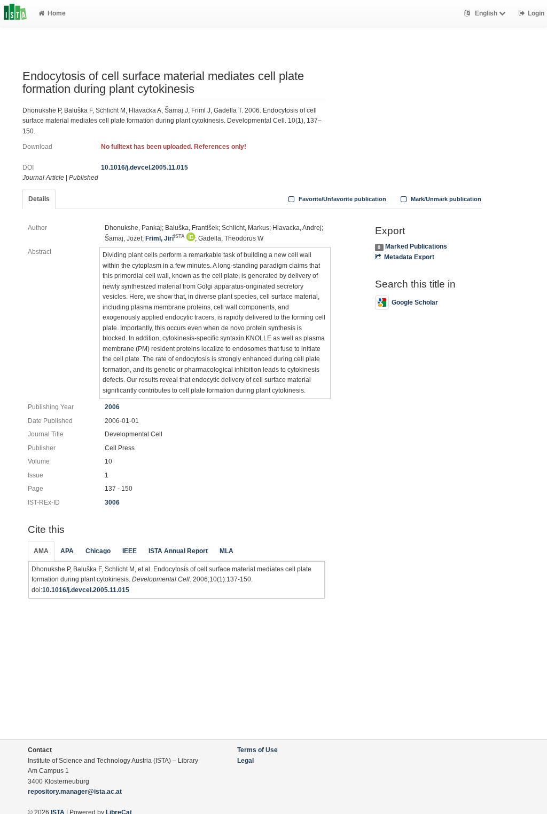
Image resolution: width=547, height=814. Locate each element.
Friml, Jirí (165, 238)
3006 (112, 502)
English (486, 13)
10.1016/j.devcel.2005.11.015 (144, 167)
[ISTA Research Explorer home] (15, 13)
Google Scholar (415, 302)
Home (57, 13)
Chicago (98, 551)
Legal (245, 760)
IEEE (129, 551)
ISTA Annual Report (178, 551)
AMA (41, 551)
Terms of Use (257, 750)
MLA (226, 551)
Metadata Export (409, 257)
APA (67, 551)
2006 (112, 407)
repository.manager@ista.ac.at (75, 791)
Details (39, 199)
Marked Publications (416, 246)
